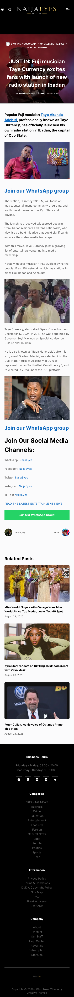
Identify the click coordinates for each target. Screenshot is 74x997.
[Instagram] (37, 779)
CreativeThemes (37, 992)
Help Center (37, 941)
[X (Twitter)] (28, 779)
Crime (37, 811)
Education (37, 816)
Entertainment (38, 47)
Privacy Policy (37, 878)
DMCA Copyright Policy (36, 887)
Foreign (37, 829)
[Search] (9, 9)
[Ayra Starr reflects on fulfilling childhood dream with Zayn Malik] (37, 641)
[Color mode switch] (2, 9)
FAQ (37, 896)
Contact (37, 932)
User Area (36, 906)
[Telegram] (55, 779)
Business (37, 806)
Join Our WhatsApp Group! (37, 515)
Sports (37, 852)
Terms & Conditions (37, 883)
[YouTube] (46, 779)
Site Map (37, 892)
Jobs (37, 838)
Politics (37, 848)
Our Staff (37, 936)
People (37, 843)
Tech (37, 857)
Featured (37, 825)
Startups (37, 955)
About (37, 927)
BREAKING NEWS (37, 802)
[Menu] (68, 9)
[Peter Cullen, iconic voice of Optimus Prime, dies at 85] (37, 700)
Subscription (37, 950)
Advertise (37, 945)
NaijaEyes (25, 460)
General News (37, 834)
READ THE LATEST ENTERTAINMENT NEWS (33, 503)
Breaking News (37, 901)
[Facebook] (19, 779)
